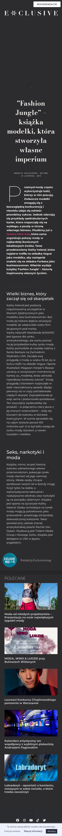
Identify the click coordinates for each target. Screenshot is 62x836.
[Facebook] (17, 820)
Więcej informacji (33, 831)
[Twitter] (44, 820)
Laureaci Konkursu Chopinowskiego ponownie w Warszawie (30, 701)
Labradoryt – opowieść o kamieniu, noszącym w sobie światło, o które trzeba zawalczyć (29, 789)
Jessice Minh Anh (18, 234)
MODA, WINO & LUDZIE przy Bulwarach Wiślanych (24, 660)
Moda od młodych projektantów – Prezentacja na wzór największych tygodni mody (28, 617)
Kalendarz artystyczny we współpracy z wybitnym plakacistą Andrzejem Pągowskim (28, 744)
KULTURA (44, 173)
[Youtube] (31, 820)
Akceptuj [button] (52, 831)
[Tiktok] (37, 820)
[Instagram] (24, 820)
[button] (31, 86)
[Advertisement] (31, 52)
